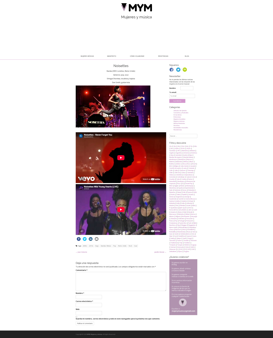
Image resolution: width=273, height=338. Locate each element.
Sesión (176, 234)
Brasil (194, 164)
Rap (178, 225)
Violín (192, 247)
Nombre (80, 293)
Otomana (174, 218)
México (171, 216)
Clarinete (190, 172)
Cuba (178, 179)
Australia (178, 155)
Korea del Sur (173, 210)
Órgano (186, 251)
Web (77, 309)
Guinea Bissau (190, 199)
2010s (91, 246)
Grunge (187, 197)
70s (191, 146)
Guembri (181, 199)
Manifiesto (111, 56)
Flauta (179, 192)
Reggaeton (192, 225)
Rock (130, 246)
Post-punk (189, 221)
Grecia (171, 197)
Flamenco (172, 192)
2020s (189, 148)
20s (170, 146)
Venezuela (180, 247)
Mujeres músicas (87, 56)
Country (172, 179)
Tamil (184, 238)
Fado (171, 190)
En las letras (178, 115)
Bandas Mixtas (106, 246)
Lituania (173, 212)
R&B (194, 223)
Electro (182, 186)
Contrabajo (180, 177)
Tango (190, 238)
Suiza (194, 236)
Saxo (171, 234)
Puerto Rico (182, 223)
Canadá (192, 166)
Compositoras (188, 175)
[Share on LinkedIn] (91, 240)
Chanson (182, 170)
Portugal (182, 221)
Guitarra (184, 201)
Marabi (190, 212)
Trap (180, 243)
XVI (185, 249)
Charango (190, 170)
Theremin (193, 240)
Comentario (81, 270)
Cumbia (184, 179)
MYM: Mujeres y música (94, 334)
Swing (173, 238)
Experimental (189, 188)
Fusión (173, 194)
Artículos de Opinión (180, 110)
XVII (189, 249)
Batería (171, 162)
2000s (85, 246)
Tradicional (174, 243)
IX (170, 208)
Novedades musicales (181, 128)
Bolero (179, 164)
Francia (189, 192)
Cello (171, 170)
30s (175, 146)
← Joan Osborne (81, 252)
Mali (185, 212)
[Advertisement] (136, 37)
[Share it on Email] (97, 240)
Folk (184, 192)
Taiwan (178, 238)
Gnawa (191, 194)
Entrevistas (177, 117)
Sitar (170, 236)
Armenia (186, 153)
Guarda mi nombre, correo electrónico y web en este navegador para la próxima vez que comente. (118, 319)
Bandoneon (173, 159)
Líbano (180, 212)
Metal (187, 214)
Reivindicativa (183, 227)
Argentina (179, 153)
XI (177, 249)
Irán (177, 205)
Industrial (189, 203)
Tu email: (172, 92)
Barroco (189, 159)
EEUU (171, 186)
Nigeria (178, 216)
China (183, 172)
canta (185, 168)
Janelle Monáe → (160, 252)
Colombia (179, 175)
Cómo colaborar (137, 56)
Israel (188, 205)
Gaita (178, 194)
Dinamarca (181, 181)
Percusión (189, 218)
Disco (179, 183)
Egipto (176, 186)
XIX (181, 249)
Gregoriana (179, 197)
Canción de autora (175, 168)
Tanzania (172, 240)
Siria (193, 234)
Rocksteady (181, 232)
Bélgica (176, 166)
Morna (193, 214)
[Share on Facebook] (79, 240)
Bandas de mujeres (175, 157)
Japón (181, 208)
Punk (189, 223)
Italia (193, 205)
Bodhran (172, 164)
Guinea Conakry (174, 201)
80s (195, 146)
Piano (171, 221)
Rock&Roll (190, 229)
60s (187, 146)
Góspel (191, 201)
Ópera (180, 251)
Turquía (179, 245)
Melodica (181, 214)
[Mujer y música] (136, 8)
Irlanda (171, 205)
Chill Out (177, 172)
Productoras (173, 223)
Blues (191, 162)
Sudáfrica (182, 236)
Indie (183, 203)
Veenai (173, 247)
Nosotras (177, 125)
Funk (195, 192)
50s (183, 146)
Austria (185, 155)
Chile (171, 172)
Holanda (172, 203)
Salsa (194, 232)
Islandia (182, 205)
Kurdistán (183, 210)
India (178, 203)
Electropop (189, 186)
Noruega (194, 216)
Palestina (182, 218)
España (180, 188)
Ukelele (186, 245)
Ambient (192, 151)
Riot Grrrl (178, 229)
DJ (183, 183)
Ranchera (172, 225)
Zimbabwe (172, 251)
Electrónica (172, 188)
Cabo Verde (184, 166)
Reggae (184, 225)
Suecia (189, 236)
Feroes (184, 190)
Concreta (172, 177)
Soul (135, 246)
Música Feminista (179, 123)
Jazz (185, 208)
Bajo (97, 246)
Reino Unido (122, 246)
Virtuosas (172, 249)
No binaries (186, 216)
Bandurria (182, 159)
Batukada (179, 162)
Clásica (171, 175)
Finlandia (191, 190)
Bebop (186, 162)
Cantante (191, 168)
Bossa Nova (186, 164)
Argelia (171, 153)
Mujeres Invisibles (179, 119)
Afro (178, 151)
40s (179, 146)
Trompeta (172, 245)
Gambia (184, 194)
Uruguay (193, 245)
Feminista (177, 190)
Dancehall (172, 181)
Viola (187, 247)
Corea (194, 177)
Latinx (190, 210)
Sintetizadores (185, 234)
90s (172, 148)
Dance (190, 179)
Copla (188, 177)
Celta (176, 170)
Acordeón (172, 151)
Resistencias (163, 56)
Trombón (187, 243)
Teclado (186, 240)
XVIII (193, 249)
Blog (187, 56)
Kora (190, 208)
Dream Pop (188, 183)
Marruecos (172, 214)
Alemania (185, 151)
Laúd (195, 210)
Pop (114, 246)
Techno (179, 240)
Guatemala (173, 199)
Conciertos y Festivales (181, 113)
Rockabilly (172, 232)
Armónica (194, 153)
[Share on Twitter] (85, 240)
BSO (170, 166)
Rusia (188, 232)
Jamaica (174, 208)
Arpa (172, 155)
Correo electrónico (84, 301)
